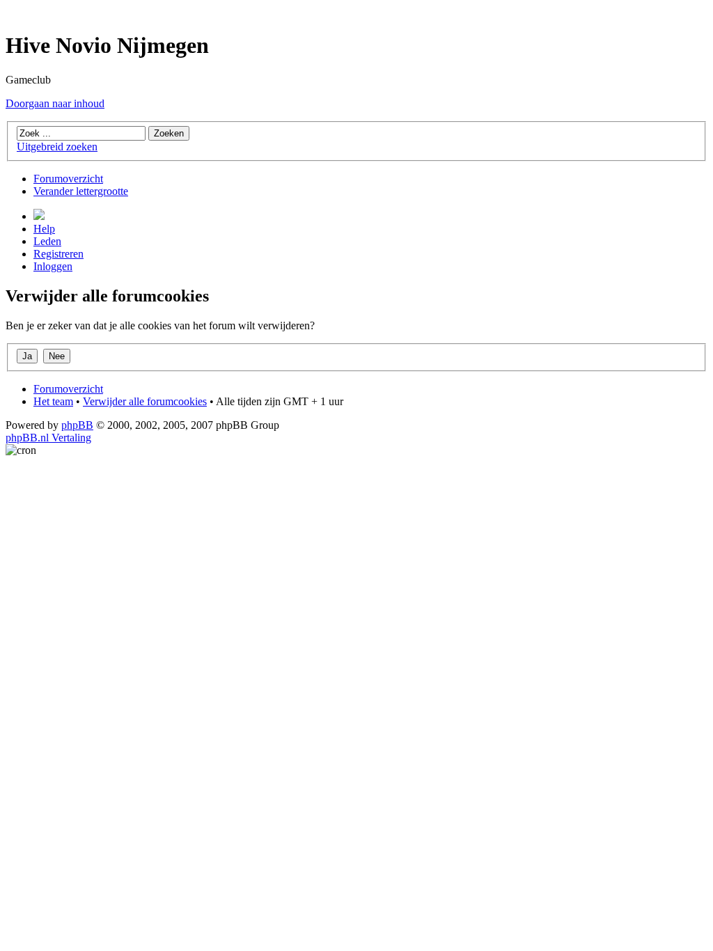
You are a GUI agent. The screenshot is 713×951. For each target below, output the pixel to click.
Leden (47, 241)
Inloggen (52, 266)
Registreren (58, 254)
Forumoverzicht (68, 178)
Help (44, 229)
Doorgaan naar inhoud (55, 103)
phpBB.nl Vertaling (48, 437)
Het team (53, 401)
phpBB (77, 425)
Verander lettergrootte (80, 191)
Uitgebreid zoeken (57, 146)
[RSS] (39, 216)
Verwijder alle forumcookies (145, 401)
